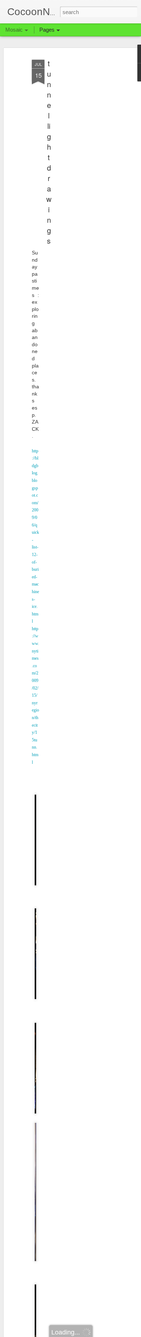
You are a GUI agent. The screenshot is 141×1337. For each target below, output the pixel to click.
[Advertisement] (79, 169)
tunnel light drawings (48, 152)
